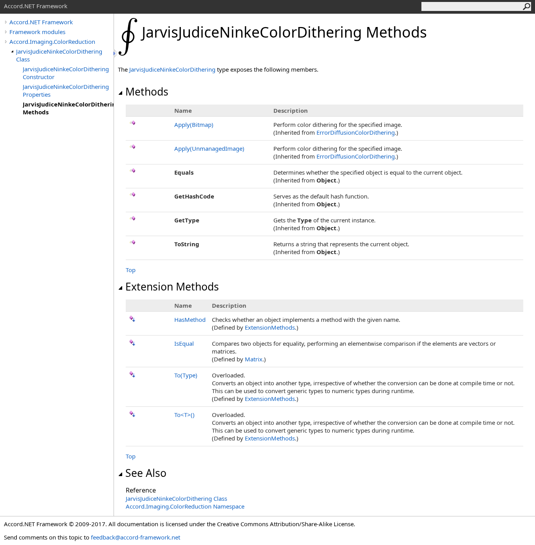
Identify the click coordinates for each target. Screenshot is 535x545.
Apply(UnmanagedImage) (209, 148)
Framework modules (37, 32)
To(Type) (185, 375)
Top (131, 270)
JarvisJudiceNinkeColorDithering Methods (68, 108)
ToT (184, 415)
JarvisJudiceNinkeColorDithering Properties (66, 90)
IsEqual (184, 343)
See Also (145, 473)
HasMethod (190, 319)
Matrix (253, 359)
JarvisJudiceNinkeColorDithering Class (59, 55)
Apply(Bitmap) (193, 124)
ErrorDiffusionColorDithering (355, 132)
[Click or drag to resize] (115, 53)
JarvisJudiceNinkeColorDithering (172, 69)
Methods (146, 92)
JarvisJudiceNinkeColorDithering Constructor (66, 73)
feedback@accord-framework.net (135, 537)
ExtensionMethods (270, 327)
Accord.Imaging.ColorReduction (52, 41)
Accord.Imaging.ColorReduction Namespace (185, 506)
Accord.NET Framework (41, 22)
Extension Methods (172, 287)
